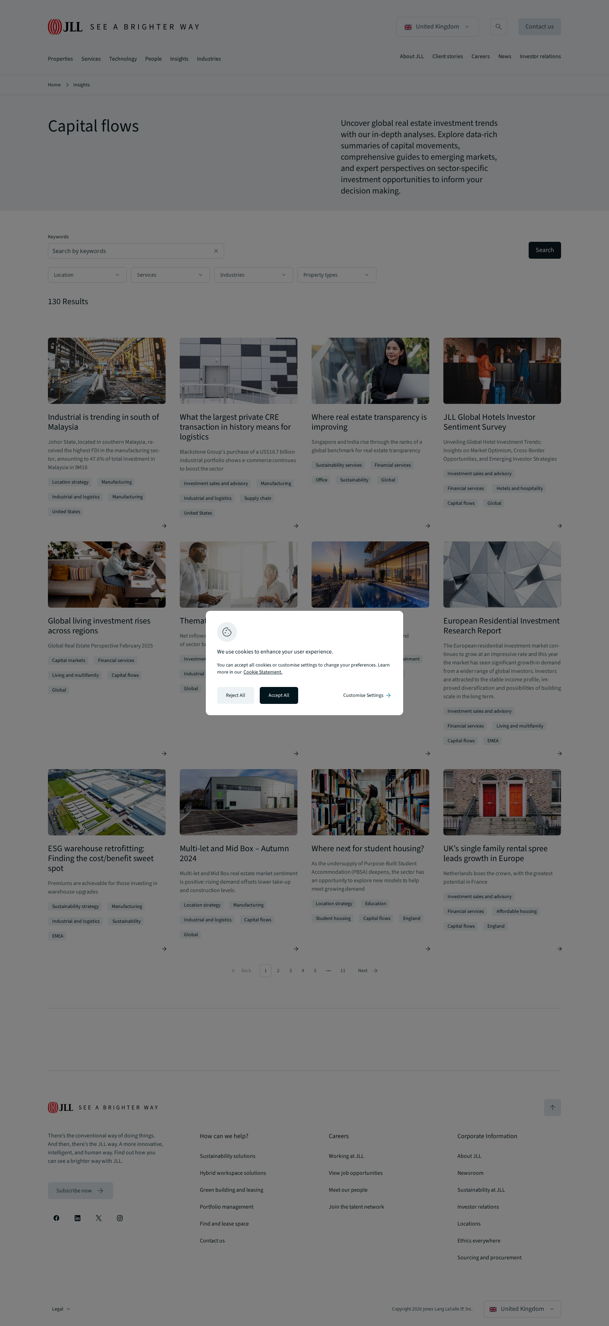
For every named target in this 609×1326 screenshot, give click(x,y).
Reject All (235, 695)
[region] (304, 663)
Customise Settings (367, 695)
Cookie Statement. (263, 672)
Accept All (279, 695)
